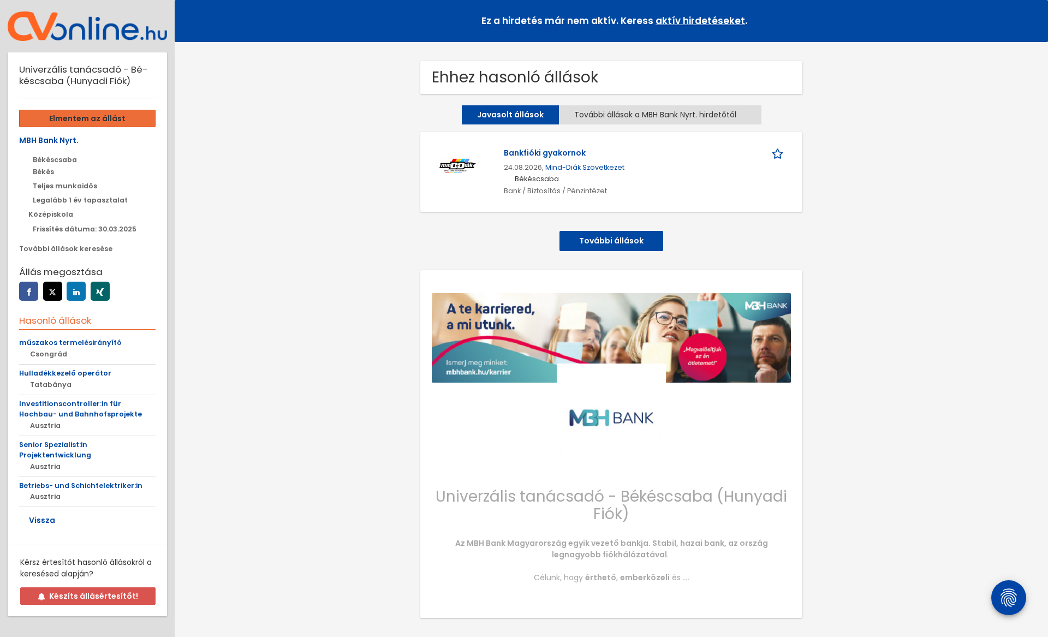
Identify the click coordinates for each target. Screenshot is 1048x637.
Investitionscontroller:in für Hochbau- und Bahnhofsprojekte (80, 409)
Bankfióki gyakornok (545, 152)
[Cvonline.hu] (87, 26)
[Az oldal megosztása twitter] (52, 291)
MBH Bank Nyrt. (49, 140)
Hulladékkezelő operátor (65, 373)
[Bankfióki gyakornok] (457, 165)
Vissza (42, 520)
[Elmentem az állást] (779, 153)
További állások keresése (65, 248)
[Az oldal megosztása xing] (100, 291)
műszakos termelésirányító (70, 342)
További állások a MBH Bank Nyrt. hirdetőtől (655, 114)
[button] (1031, 20)
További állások (611, 240)
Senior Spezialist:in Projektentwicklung (55, 450)
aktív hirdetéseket (700, 20)
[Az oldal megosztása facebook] (28, 291)
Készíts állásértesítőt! (93, 596)
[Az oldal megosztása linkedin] (76, 291)
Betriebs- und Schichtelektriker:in (80, 485)
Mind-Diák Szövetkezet (584, 167)
